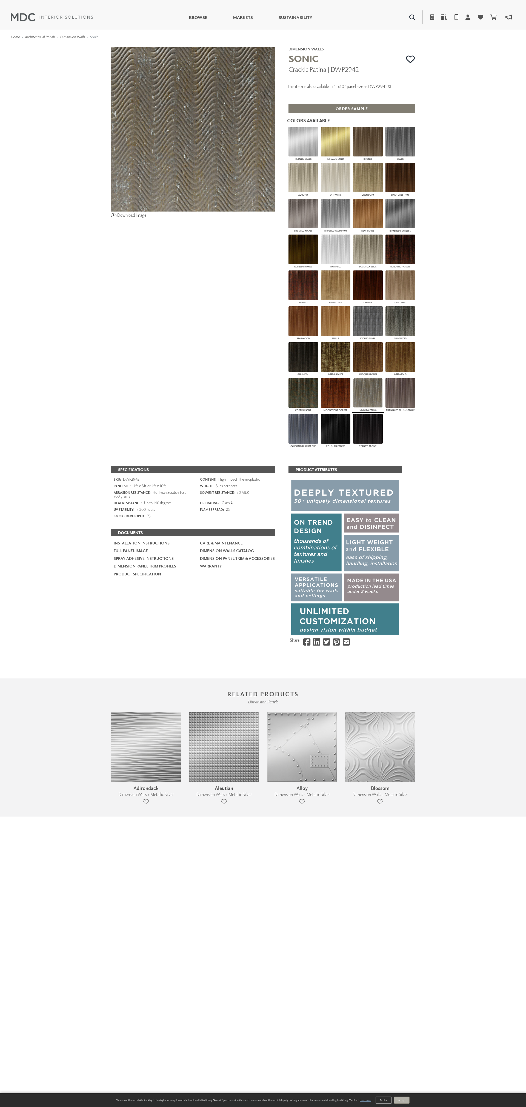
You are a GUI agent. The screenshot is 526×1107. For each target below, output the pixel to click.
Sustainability (295, 17)
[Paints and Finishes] (332, 46)
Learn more (365, 1100)
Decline (383, 1100)
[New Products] (169, 46)
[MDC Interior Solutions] (52, 17)
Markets (243, 17)
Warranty (211, 566)
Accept (401, 1100)
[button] (410, 59)
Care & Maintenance (221, 543)
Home (15, 37)
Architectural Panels (40, 37)
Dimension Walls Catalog (227, 550)
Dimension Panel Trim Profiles (145, 566)
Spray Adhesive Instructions (144, 558)
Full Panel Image (131, 550)
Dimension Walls (72, 37)
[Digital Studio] (238, 46)
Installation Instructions (142, 543)
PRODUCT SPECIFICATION (137, 574)
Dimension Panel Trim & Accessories (237, 558)
